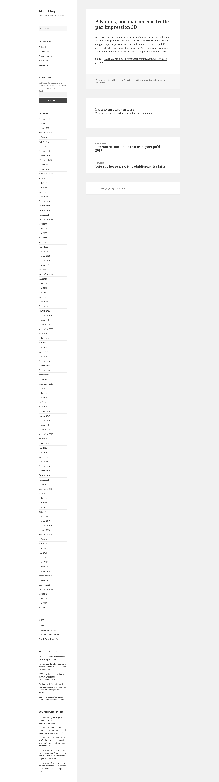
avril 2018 (43, 457)
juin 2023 (43, 187)
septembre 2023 (46, 174)
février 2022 (44, 251)
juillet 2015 (44, 598)
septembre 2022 (46, 219)
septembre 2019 (46, 384)
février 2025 (44, 119)
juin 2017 (43, 502)
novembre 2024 (45, 123)
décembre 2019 (45, 370)
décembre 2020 (45, 315)
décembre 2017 (45, 475)
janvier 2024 (44, 155)
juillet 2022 (44, 228)
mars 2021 (43, 301)
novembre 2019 (45, 375)
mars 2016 (43, 562)
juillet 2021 (44, 283)
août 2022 (43, 224)
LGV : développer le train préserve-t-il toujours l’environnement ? (52, 677)
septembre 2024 (46, 132)
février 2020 (44, 361)
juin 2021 (43, 288)
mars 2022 (43, 247)
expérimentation (151, 80)
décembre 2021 (45, 260)
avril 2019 (43, 402)
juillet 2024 (44, 142)
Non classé (43, 60)
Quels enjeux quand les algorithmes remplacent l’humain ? (51, 720)
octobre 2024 (44, 128)
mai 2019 (43, 397)
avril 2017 (43, 512)
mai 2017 (43, 507)
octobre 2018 (44, 429)
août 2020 (43, 333)
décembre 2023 (45, 160)
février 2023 (44, 201)
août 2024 (43, 137)
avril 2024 (43, 146)
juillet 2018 (44, 443)
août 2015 (43, 594)
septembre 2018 (46, 434)
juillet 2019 (44, 393)
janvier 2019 (44, 416)
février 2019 (44, 411)
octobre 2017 (44, 484)
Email (41, 91)
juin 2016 (43, 548)
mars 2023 (43, 196)
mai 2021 (43, 292)
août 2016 (43, 539)
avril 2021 (43, 297)
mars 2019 (43, 407)
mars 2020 (43, 356)
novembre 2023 (45, 164)
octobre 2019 (44, 379)
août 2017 (43, 493)
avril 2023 (43, 192)
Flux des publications (48, 630)
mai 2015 (43, 607)
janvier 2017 (44, 521)
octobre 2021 (44, 269)
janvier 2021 (44, 311)
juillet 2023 (44, 183)
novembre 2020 (45, 320)
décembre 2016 (45, 525)
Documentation (45, 56)
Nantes (102, 83)
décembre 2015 (45, 576)
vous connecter (115, 113)
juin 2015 (43, 603)
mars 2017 (43, 516)
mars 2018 (43, 461)
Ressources (43, 65)
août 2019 (43, 388)
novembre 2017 (45, 480)
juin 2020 (43, 343)
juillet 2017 (44, 498)
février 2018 (44, 466)
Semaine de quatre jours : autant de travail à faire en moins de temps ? (52, 730)
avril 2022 (43, 242)
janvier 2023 (44, 206)
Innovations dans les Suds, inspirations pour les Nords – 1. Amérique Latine (53, 667)
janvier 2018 (44, 470)
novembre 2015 (45, 580)
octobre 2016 (44, 530)
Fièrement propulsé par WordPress (110, 188)
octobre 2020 (44, 324)
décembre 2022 (45, 210)
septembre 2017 (46, 489)
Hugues (116, 80)
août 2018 (43, 438)
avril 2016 (43, 557)
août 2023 (43, 178)
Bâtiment (139, 80)
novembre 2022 (45, 215)
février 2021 (44, 306)
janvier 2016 (44, 571)
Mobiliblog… (48, 11)
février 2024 (44, 151)
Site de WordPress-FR (48, 639)
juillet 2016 (44, 544)
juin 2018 (43, 448)
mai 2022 (43, 237)
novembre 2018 (45, 425)
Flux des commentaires (49, 634)
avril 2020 (43, 352)
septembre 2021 (46, 274)
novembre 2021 (45, 265)
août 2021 (43, 279)
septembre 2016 (46, 534)
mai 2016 (43, 553)
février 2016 (44, 566)
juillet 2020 (44, 338)
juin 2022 (43, 233)
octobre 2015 (44, 585)
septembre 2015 (46, 589)
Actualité (43, 47)
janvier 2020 (44, 365)
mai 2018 (43, 452)
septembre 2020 (46, 329)
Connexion (43, 625)
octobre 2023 (44, 169)
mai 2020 (43, 347)
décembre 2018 (45, 420)
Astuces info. (44, 51)
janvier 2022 (44, 256)
